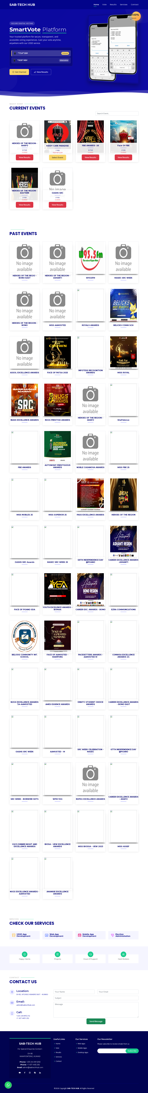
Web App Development (56, 935)
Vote (104, 4)
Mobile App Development (89, 935)
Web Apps (81, 1043)
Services (123, 4)
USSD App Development (23, 935)
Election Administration (123, 935)
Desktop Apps (83, 1052)
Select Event (57, 157)
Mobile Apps (82, 1048)
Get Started (20, 72)
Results (113, 4)
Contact (135, 4)
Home (96, 4)
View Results (42, 72)
